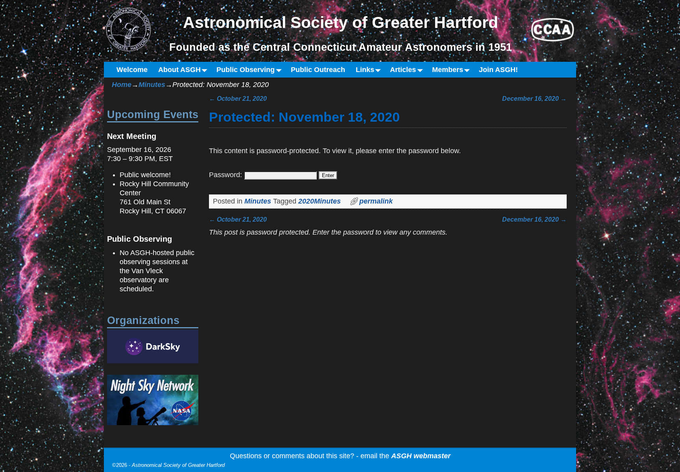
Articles (403, 70)
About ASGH (179, 70)
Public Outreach (318, 70)
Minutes (152, 85)
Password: (226, 175)
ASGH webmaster (421, 456)
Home (121, 85)
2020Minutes (319, 201)
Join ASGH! (498, 70)
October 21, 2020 (238, 98)
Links (365, 70)
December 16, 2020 (534, 98)
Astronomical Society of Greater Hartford (178, 465)
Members (447, 70)
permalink (376, 201)
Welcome (132, 70)
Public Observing (245, 70)
